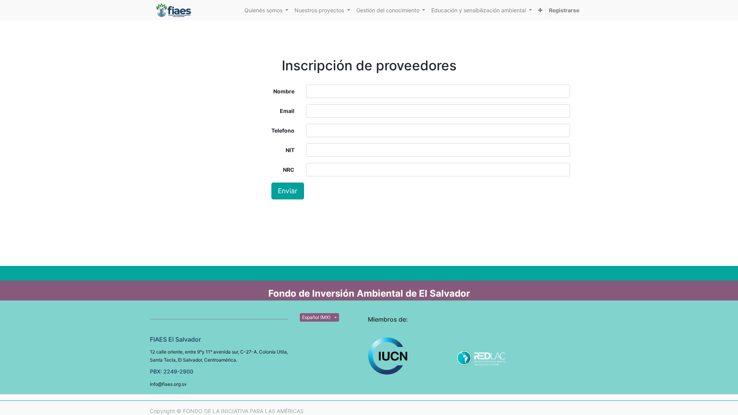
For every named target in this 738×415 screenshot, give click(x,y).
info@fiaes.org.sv (168, 384)
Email (287, 111)
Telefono (282, 130)
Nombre (283, 91)
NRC (288, 169)
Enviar (288, 191)
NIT (290, 150)
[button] (540, 10)
